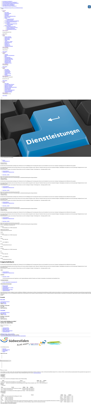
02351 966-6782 (3, 302)
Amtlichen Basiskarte (6, 290)
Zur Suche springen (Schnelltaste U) (9, 4)
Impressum (4, 348)
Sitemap (4, 351)
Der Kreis (4, 10)
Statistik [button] (2, 384)
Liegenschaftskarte (6, 171)
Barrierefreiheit (5, 350)
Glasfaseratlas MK (6, 327)
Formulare (2, 274)
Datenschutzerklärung (6, 349)
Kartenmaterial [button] (3, 391)
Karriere (4, 67)
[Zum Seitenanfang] (0, 369)
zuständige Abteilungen (4, 280)
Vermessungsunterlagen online (8, 289)
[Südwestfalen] (14, 345)
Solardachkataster (5, 288)
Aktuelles (4, 52)
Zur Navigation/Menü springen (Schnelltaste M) (10, 3)
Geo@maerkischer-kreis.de (4, 301)
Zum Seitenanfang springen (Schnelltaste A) (10, 2)
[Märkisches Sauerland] (54, 345)
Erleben (4, 81)
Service (4, 34)
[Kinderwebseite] (34, 345)
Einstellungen (3, 374)
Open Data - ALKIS (6, 174)
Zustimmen (3, 376)
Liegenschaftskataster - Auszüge (8, 287)
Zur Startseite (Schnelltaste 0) (7, 1)
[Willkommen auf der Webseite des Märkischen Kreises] (11, 7)
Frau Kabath (2, 310)
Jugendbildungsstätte (6, 331)
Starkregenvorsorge (6, 329)
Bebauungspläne (5, 285)
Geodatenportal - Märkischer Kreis (8, 187)
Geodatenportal (5, 286)
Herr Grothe (2, 299)
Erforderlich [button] (2, 375)
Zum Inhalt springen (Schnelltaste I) (8, 5)
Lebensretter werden (6, 328)
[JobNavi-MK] (42, 345)
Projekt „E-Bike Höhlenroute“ (8, 330)
